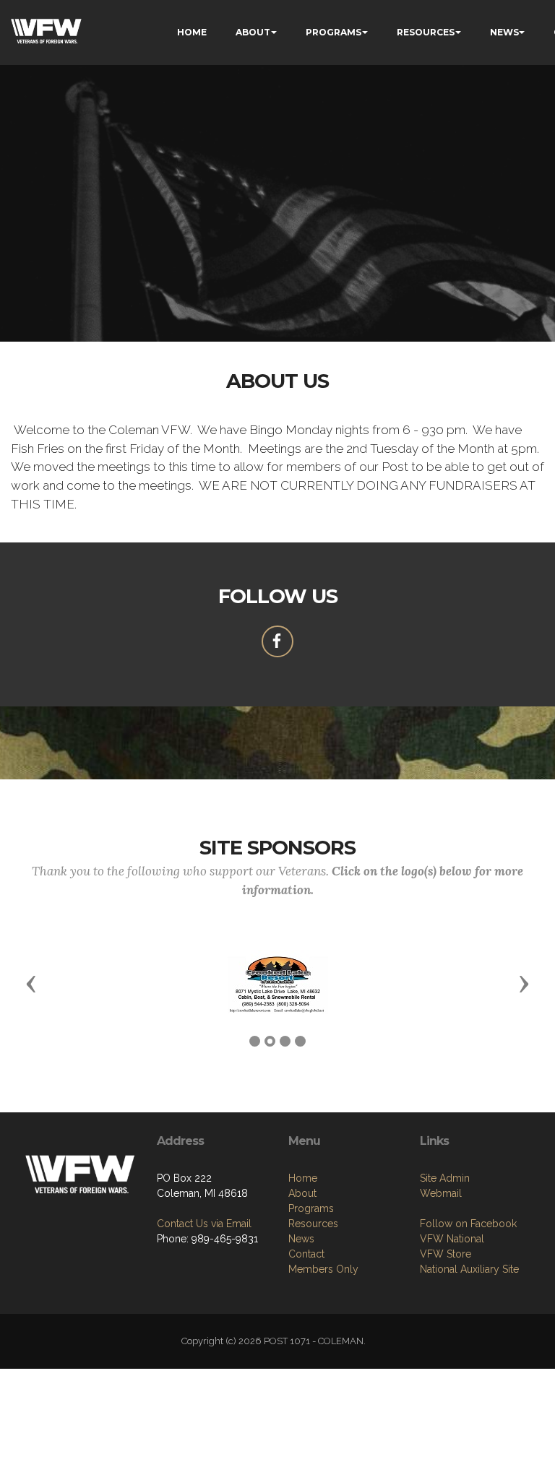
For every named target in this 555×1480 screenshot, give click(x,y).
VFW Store (445, 1254)
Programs (311, 1208)
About (302, 1193)
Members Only (323, 1269)
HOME (192, 32)
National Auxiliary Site (469, 1269)
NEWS (504, 32)
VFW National (452, 1239)
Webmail (441, 1193)
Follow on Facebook (468, 1223)
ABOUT (253, 32)
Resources (313, 1223)
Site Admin (445, 1178)
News (301, 1239)
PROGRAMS (333, 32)
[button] (31, 983)
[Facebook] (277, 641)
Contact (306, 1254)
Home (302, 1178)
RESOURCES (426, 32)
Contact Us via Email (204, 1223)
